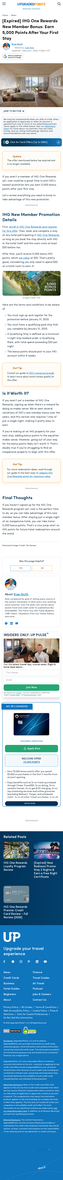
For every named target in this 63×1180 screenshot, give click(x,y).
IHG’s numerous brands (41, 373)
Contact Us (39, 1000)
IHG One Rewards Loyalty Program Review (15, 866)
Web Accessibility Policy (16, 1011)
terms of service (30, 695)
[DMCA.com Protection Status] (12, 1031)
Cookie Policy (40, 1011)
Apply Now (33, 748)
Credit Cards (11, 978)
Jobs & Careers (42, 994)
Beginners (10, 994)
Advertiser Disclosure (31, 9)
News (13, 15)
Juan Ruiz (29, 48)
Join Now (31, 687)
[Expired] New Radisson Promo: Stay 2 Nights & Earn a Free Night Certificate (45, 870)
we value (24, 258)
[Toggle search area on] (59, 4)
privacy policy (15, 695)
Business (9, 983)
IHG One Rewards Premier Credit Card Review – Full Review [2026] (16, 912)
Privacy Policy (11, 1007)
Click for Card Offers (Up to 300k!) (28, 142)
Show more (29, 803)
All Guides (26, 1007)
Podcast (38, 989)
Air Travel (38, 983)
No (42, 568)
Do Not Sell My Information (18, 1018)
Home (5, 15)
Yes (21, 568)
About (7, 1000)
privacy (19, 693)
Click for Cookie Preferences (32, 1014)
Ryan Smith (17, 44)
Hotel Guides (12, 989)
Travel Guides (41, 978)
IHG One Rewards (48, 235)
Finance (37, 972)
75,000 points (31, 762)
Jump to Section (12, 111)
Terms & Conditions (45, 1007)
